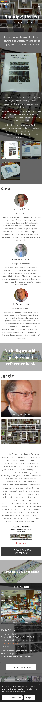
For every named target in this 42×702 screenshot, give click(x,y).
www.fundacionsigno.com (23, 521)
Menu (38, 5)
